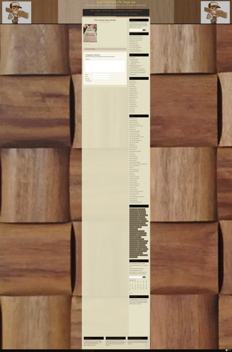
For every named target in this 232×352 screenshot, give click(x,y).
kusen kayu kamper (133, 229)
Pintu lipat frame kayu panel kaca (136, 191)
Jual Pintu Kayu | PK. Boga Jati (116, 2)
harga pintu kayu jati (143, 215)
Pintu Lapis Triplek (133, 189)
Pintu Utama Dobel (133, 198)
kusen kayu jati (132, 155)
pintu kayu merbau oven (134, 184)
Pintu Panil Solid (133, 249)
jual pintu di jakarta (142, 219)
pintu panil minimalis (143, 247)
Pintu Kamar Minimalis (134, 171)
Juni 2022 (131, 84)
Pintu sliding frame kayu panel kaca (136, 196)
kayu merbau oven (133, 147)
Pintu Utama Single (133, 200)
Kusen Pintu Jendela (140, 263)
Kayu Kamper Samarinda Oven (135, 51)
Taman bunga (132, 270)
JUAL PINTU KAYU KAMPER (135, 47)
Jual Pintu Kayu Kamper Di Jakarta (136, 136)
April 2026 (131, 81)
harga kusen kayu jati (134, 213)
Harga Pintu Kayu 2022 (134, 215)
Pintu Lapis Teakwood (134, 243)
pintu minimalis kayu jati (134, 193)
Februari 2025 (132, 83)
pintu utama (145, 249)
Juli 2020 (131, 108)
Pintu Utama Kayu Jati (142, 251)
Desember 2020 (132, 106)
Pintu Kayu (131, 173)
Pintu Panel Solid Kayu (135, 62)
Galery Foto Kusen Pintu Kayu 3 (136, 36)
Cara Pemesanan (133, 14)
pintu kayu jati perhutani (134, 178)
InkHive (92, 350)
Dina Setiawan (132, 265)
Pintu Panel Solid (133, 194)
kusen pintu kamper (133, 158)
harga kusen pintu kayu (134, 124)
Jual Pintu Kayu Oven (106, 10)
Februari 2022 (132, 88)
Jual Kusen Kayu (134, 61)
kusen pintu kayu (133, 235)
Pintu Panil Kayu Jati (134, 247)
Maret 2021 (131, 101)
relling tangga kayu (133, 257)
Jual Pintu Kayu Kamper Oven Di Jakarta (137, 223)
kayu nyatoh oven (133, 149)
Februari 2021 (132, 102)
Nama (86, 74)
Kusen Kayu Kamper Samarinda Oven (137, 231)
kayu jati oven (132, 144)
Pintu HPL (131, 167)
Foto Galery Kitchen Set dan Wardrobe (121, 14)
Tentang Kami (98, 10)
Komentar (87, 59)
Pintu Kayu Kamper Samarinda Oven (137, 239)
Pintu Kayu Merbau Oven (143, 241)
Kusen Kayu (131, 153)
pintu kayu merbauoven (134, 185)
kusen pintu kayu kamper (134, 162)
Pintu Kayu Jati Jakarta (134, 176)
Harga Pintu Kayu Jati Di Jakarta (136, 126)
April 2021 (131, 99)
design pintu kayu (142, 211)
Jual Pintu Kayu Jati (133, 43)
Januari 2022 (132, 90)
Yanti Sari (131, 268)
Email (86, 76)
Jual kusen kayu (142, 217)
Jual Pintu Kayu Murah (134, 142)
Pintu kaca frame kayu (134, 169)
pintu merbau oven (143, 243)
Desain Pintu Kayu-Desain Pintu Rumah (103, 14)
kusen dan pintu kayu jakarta (135, 151)
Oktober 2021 (132, 95)
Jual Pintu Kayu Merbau (134, 45)
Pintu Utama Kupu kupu (134, 255)
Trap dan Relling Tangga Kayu (135, 202)
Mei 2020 (131, 110)
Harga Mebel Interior (135, 67)
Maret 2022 (131, 86)
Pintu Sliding (139, 249)
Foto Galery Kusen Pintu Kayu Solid (134, 10)
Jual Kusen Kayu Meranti (134, 131)
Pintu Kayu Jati (138, 237)
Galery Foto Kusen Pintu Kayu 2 (136, 38)
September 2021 (132, 97)
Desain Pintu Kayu (133, 120)
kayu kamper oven (133, 145)
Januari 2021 (132, 104)
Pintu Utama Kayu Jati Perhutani (136, 253)
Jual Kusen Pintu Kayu (134, 133)
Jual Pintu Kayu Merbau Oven (135, 140)
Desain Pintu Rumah (133, 122)
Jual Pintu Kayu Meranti (89, 49)
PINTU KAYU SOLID (133, 42)
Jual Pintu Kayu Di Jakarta (135, 221)
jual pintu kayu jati (144, 221)
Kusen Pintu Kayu (133, 160)
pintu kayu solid (132, 187)
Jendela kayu (132, 127)
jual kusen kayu (132, 129)
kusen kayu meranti (133, 233)
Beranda (92, 10)
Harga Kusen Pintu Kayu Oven (119, 10)
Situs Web (87, 78)
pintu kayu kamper (133, 180)
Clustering (131, 263)
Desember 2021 (132, 92)
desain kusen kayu (133, 118)
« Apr (130, 293)
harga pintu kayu (142, 213)
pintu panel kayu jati (133, 245)
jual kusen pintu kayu (134, 219)
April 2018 (131, 112)
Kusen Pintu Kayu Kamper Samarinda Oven (138, 164)
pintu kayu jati (132, 174)
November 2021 (132, 93)
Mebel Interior (134, 63)
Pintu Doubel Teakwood (134, 165)
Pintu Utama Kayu (133, 251)
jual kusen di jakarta (133, 217)
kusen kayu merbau (133, 156)
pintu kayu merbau (133, 182)
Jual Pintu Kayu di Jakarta (134, 135)
